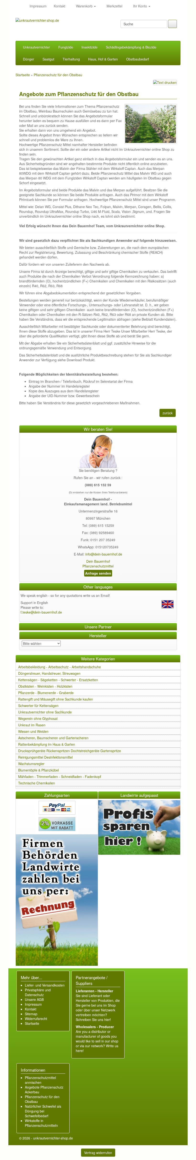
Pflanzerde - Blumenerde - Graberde (46, 692)
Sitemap (31, 1013)
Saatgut (48, 59)
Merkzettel (114, 6)
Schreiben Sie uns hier (93, 1019)
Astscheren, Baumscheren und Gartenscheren (53, 737)
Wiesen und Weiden (33, 731)
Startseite (32, 1023)
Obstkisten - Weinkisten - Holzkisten (45, 686)
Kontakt (59, 6)
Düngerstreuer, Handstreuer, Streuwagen (49, 673)
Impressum (38, 6)
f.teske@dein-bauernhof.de (41, 612)
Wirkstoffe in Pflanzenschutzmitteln (41, 1123)
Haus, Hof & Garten (103, 59)
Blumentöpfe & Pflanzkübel (38, 770)
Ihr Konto (140, 6)
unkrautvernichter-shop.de (53, 1138)
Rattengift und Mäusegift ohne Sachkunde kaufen (55, 699)
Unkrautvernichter (36, 47)
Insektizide (90, 47)
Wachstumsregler (31, 763)
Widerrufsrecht (36, 1018)
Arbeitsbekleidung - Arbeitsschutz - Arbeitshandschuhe (59, 666)
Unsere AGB (34, 999)
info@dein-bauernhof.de (103, 554)
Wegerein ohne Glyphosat (38, 718)
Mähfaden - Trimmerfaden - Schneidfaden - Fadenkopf (59, 776)
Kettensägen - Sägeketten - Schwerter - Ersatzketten (58, 679)
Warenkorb (84, 6)
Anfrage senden (98, 573)
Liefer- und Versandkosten (45, 985)
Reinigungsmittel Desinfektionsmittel (45, 757)
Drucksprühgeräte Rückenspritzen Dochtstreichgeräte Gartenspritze (69, 750)
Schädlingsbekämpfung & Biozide (131, 47)
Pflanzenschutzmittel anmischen (40, 1080)
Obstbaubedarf (137, 59)
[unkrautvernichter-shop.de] (21, 6)
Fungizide (65, 47)
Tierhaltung (71, 59)
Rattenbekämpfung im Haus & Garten (46, 744)
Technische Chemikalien (36, 783)
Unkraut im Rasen (31, 725)
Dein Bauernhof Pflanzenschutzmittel (98, 563)
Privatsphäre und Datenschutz (38, 992)
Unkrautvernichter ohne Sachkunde (45, 712)
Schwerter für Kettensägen (38, 705)
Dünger (28, 59)
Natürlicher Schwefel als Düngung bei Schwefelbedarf (43, 1111)
